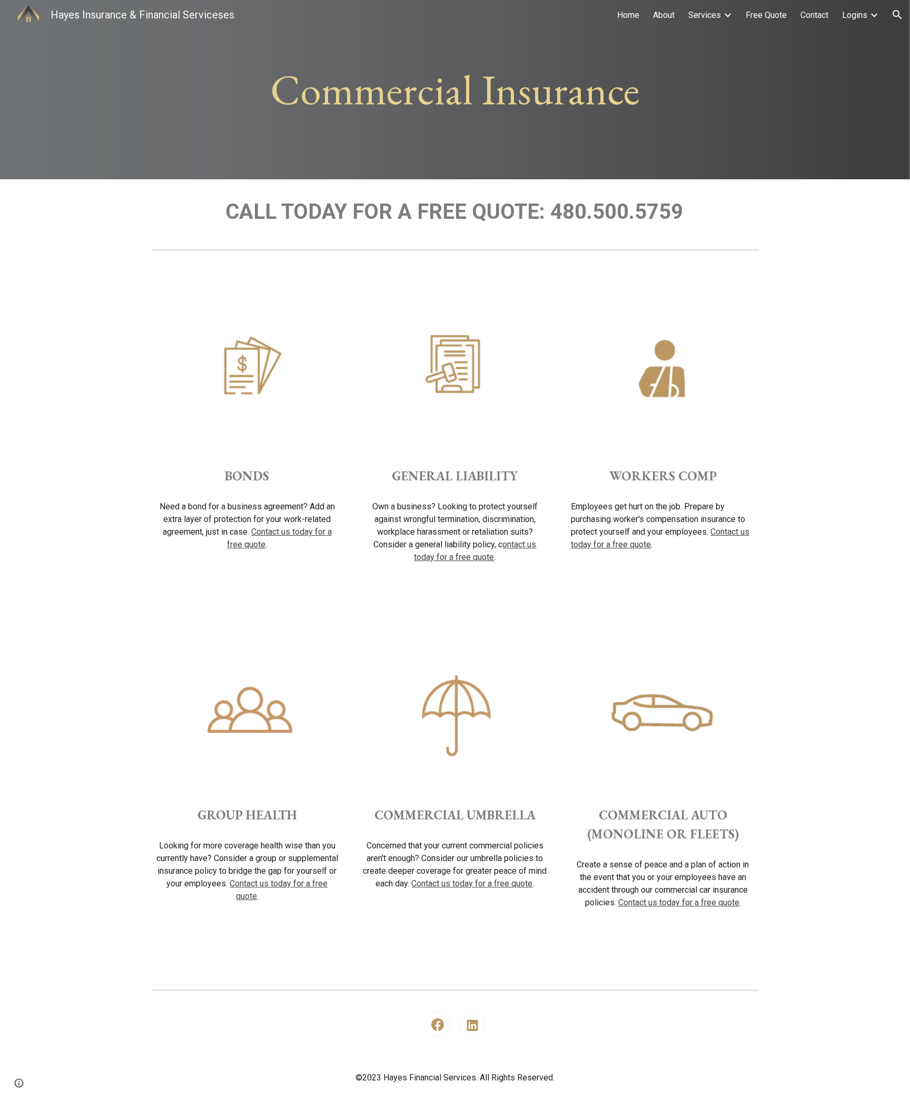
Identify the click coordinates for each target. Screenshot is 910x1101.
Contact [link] (814, 15)
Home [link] (628, 15)
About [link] (664, 15)
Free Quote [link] (766, 15)
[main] (455, 89)
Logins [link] (854, 15)
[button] (897, 14)
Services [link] (704, 15)
